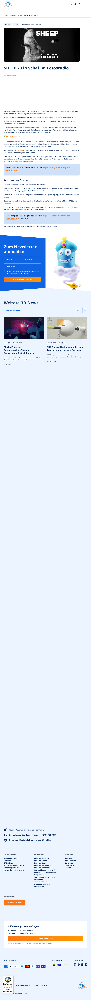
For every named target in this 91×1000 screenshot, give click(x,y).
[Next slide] (84, 310)
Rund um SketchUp (41, 858)
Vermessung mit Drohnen (44, 877)
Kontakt (68, 868)
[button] (79, 4)
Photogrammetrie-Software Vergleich (45, 873)
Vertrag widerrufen (14, 902)
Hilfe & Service (70, 861)
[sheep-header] (42, 92)
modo (28, 128)
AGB (36, 985)
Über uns (68, 858)
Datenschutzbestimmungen (19, 273)
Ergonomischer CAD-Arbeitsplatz (42, 885)
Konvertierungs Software (14, 870)
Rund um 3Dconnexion (43, 865)
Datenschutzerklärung (23, 985)
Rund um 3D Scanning (42, 868)
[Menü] (12, 976)
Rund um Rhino (40, 863)
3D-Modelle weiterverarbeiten (41, 880)
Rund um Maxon (40, 861)
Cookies (45, 985)
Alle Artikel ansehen (12, 310)
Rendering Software (11, 868)
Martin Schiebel (10, 121)
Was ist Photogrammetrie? (44, 870)
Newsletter (69, 863)
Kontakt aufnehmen (46, 938)
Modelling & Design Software (11, 859)
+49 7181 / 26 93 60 (47, 835)
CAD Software (9, 863)
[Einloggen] (75, 4)
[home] (8, 4)
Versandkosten (71, 865)
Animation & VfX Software (14, 865)
